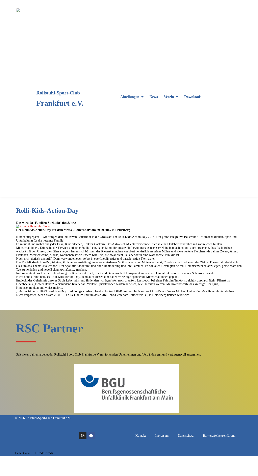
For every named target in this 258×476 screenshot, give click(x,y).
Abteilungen (129, 97)
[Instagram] (82, 435)
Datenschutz (186, 435)
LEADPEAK (44, 453)
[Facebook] (91, 435)
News (154, 97)
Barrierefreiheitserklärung (219, 435)
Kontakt (140, 435)
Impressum (162, 435)
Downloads (192, 97)
